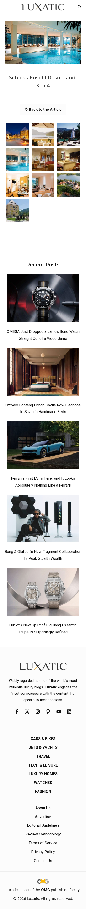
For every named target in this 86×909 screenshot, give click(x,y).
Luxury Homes (43, 774)
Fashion (43, 791)
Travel (43, 756)
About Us (43, 808)
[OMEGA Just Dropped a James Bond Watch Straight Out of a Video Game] (43, 299)
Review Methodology (43, 834)
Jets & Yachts (43, 747)
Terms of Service (43, 843)
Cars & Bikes (43, 738)
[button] (79, 7)
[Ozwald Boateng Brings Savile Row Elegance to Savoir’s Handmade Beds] (43, 373)
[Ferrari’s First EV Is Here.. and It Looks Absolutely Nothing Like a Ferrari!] (43, 446)
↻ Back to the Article (43, 109)
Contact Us (43, 860)
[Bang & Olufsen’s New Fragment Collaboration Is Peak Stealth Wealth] (43, 520)
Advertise (43, 816)
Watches (43, 782)
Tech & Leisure (43, 765)
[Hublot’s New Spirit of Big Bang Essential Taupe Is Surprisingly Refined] (43, 593)
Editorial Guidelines (43, 825)
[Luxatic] (43, 7)
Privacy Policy (43, 852)
